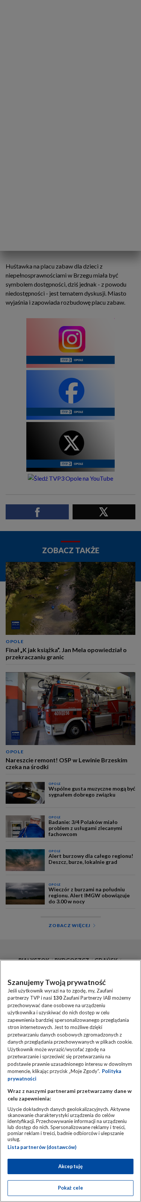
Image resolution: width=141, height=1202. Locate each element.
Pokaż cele (70, 1188)
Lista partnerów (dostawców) (42, 1147)
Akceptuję (70, 1166)
